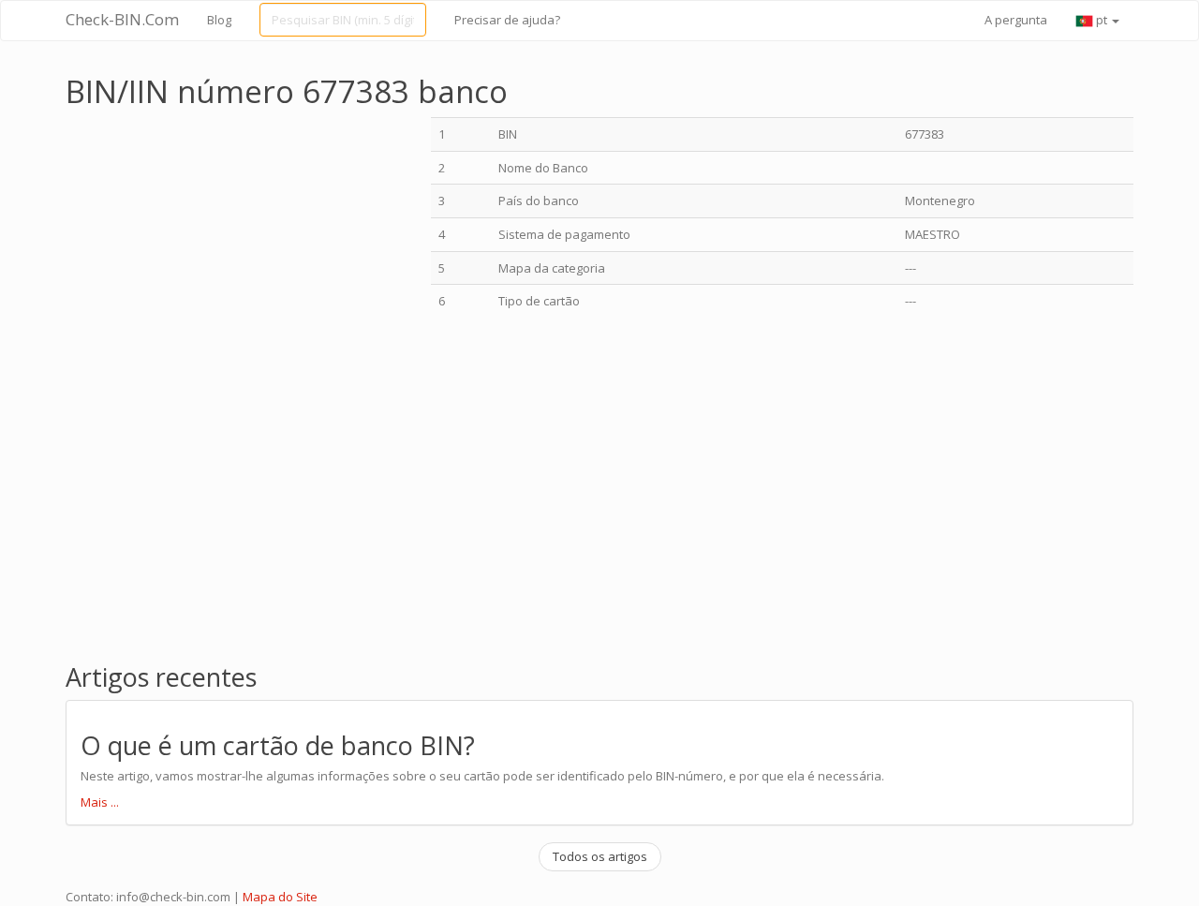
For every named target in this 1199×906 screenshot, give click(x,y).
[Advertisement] (223, 248)
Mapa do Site (280, 896)
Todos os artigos (600, 856)
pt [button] (1101, 19)
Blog (219, 19)
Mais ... (100, 802)
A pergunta (1015, 19)
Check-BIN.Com (122, 19)
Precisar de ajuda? (507, 19)
